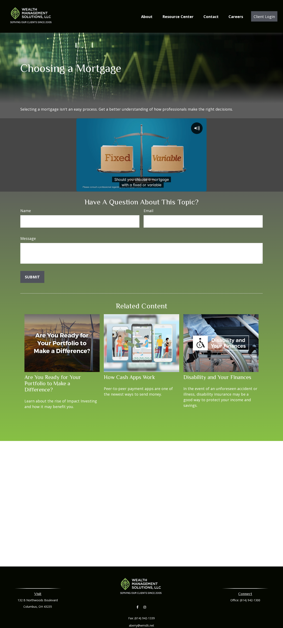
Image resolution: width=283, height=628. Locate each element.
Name (25, 210)
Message (28, 238)
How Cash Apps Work (129, 377)
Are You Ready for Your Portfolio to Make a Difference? (52, 383)
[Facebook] (137, 607)
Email (148, 210)
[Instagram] (145, 607)
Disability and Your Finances (217, 377)
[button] (146, 16)
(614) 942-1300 (250, 600)
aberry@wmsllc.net (141, 625)
